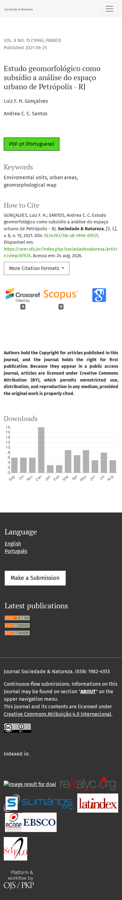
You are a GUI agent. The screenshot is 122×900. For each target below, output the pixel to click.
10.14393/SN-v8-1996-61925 (71, 235)
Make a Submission (35, 578)
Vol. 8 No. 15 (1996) (24, 40)
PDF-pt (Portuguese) (31, 144)
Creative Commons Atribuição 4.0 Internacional (57, 714)
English (13, 544)
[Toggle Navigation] (109, 9)
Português (16, 551)
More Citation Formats (34, 268)
